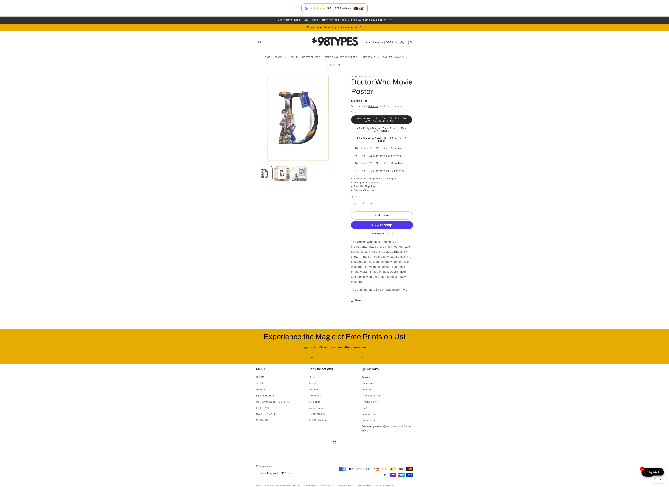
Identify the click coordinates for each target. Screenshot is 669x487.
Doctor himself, (397, 271)
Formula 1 (315, 395)
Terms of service (371, 395)
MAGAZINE (263, 420)
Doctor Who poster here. (392, 289)
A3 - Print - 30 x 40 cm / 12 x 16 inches (379, 170)
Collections (368, 383)
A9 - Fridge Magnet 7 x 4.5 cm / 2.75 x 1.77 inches (381, 129)
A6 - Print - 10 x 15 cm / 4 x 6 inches (378, 148)
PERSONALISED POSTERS (272, 401)
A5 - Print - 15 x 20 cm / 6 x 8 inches (378, 155)
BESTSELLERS (265, 395)
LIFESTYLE (263, 407)
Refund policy (370, 401)
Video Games (317, 407)
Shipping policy (364, 485)
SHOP (259, 383)
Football (314, 389)
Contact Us (368, 420)
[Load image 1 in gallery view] (264, 173)
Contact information (384, 485)
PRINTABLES (317, 413)
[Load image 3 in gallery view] (299, 173)
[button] (260, 42)
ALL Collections (318, 420)
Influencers (368, 413)
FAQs (365, 407)
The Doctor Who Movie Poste (370, 241)
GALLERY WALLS (266, 413)
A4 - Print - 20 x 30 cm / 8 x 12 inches (379, 163)
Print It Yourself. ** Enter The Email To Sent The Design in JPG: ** (381, 119)
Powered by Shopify (289, 485)
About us (367, 389)
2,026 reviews (343, 8)
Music (312, 377)
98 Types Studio (272, 485)
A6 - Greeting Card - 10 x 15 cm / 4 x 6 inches (381, 139)
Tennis (313, 383)
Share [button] (358, 300)
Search (366, 377)
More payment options (382, 233)
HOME (260, 377)
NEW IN (261, 389)
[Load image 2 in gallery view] (282, 173)
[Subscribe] (362, 357)
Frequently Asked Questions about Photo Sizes (386, 428)
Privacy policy (326, 485)
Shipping (373, 106)
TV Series (315, 401)
